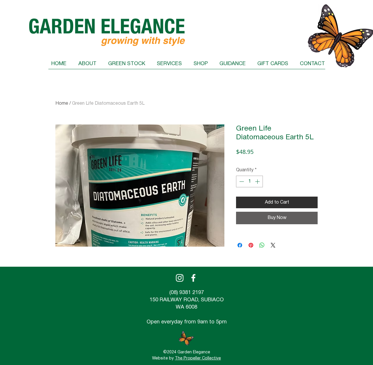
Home (61, 104)
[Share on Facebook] (239, 245)
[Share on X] (273, 245)
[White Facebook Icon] (193, 278)
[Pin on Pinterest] (250, 245)
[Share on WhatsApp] (261, 245)
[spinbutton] (249, 181)
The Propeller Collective (198, 358)
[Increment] (258, 181)
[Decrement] (241, 181)
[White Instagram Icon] (180, 278)
